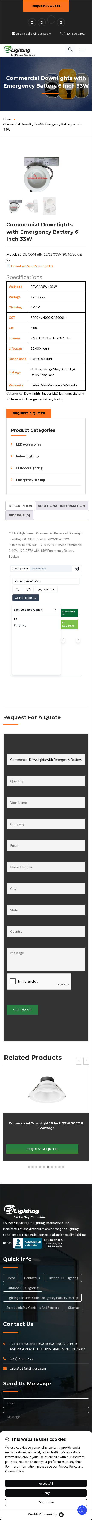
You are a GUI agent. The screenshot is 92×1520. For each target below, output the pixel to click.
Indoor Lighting (27, 456)
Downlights (32, 393)
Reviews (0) (19, 515)
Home (7, 119)
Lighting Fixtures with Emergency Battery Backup (42, 1298)
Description (20, 506)
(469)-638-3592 (74, 33)
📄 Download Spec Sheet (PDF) (29, 266)
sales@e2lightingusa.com (33, 33)
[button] (29, 1167)
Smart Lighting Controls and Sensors (33, 1307)
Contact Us (32, 1278)
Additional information (61, 506)
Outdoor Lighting (29, 468)
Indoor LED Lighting (56, 393)
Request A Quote (46, 6)
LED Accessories (28, 444)
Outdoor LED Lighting (23, 1288)
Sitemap (74, 1307)
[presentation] (78, 1061)
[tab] (20, 505)
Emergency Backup (30, 480)
